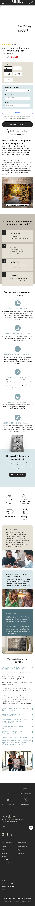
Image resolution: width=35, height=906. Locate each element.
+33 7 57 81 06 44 (7, 883)
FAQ (3, 877)
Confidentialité (7, 901)
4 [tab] (21, 134)
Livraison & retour (17, 904)
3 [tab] (18, 134)
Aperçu (17, 112)
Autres (4, 866)
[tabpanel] (17, 22)
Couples (4, 853)
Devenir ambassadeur (8, 886)
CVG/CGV (16, 901)
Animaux (4, 856)
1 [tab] (12, 38)
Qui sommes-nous (23, 846)
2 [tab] (15, 134)
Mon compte (21, 853)
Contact (4, 880)
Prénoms (4, 850)
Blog (19, 850)
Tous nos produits (7, 863)
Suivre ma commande (8, 890)
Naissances (5, 859)
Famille (4, 846)
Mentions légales (26, 901)
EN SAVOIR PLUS (17, 475)
